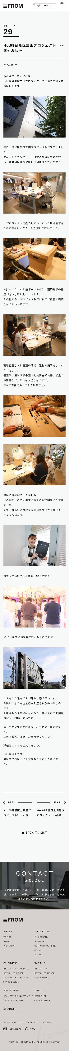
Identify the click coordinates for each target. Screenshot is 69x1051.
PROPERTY (9, 946)
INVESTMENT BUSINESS (16, 969)
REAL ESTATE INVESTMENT (18, 996)
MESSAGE (39, 941)
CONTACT (46, 6)
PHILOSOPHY (41, 937)
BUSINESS (10, 963)
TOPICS (7, 937)
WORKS (39, 963)
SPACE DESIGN (11, 982)
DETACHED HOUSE (13, 973)
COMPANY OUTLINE (45, 946)
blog (32, 1028)
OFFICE (38, 950)
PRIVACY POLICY (13, 1022)
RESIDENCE (40, 996)
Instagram (15, 1029)
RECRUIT (9, 1009)
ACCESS (38, 955)
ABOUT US (42, 931)
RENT (38, 990)
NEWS (7, 931)
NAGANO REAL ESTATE (15, 978)
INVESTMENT (41, 969)
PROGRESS (11, 990)
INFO (6, 941)
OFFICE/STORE (42, 1000)
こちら (16, 745)
